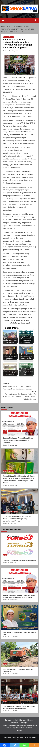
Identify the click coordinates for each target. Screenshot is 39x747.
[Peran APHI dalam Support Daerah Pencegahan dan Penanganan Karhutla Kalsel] (19, 691)
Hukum (5, 36)
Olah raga (23, 722)
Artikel (5, 430)
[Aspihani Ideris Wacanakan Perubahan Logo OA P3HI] (19, 617)
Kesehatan (14, 722)
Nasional (11, 36)
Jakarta (24, 430)
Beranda (8, 720)
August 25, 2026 (14, 710)
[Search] (35, 20)
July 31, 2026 (13, 523)
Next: (19, 395)
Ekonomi (22, 720)
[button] (3, 20)
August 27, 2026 (14, 636)
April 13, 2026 (14, 51)
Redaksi (19, 730)
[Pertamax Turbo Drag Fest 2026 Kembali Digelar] (19, 545)
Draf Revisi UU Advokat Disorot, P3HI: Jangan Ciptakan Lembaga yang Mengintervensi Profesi (17, 519)
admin (6, 51)
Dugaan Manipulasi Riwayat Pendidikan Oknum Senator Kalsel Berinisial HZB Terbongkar (18, 440)
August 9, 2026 (13, 485)
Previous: (17, 386)
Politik (5, 433)
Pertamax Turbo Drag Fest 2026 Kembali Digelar (19, 560)
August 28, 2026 (14, 445)
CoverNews (28, 737)
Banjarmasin (11, 430)
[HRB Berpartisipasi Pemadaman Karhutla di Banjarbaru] (19, 654)
